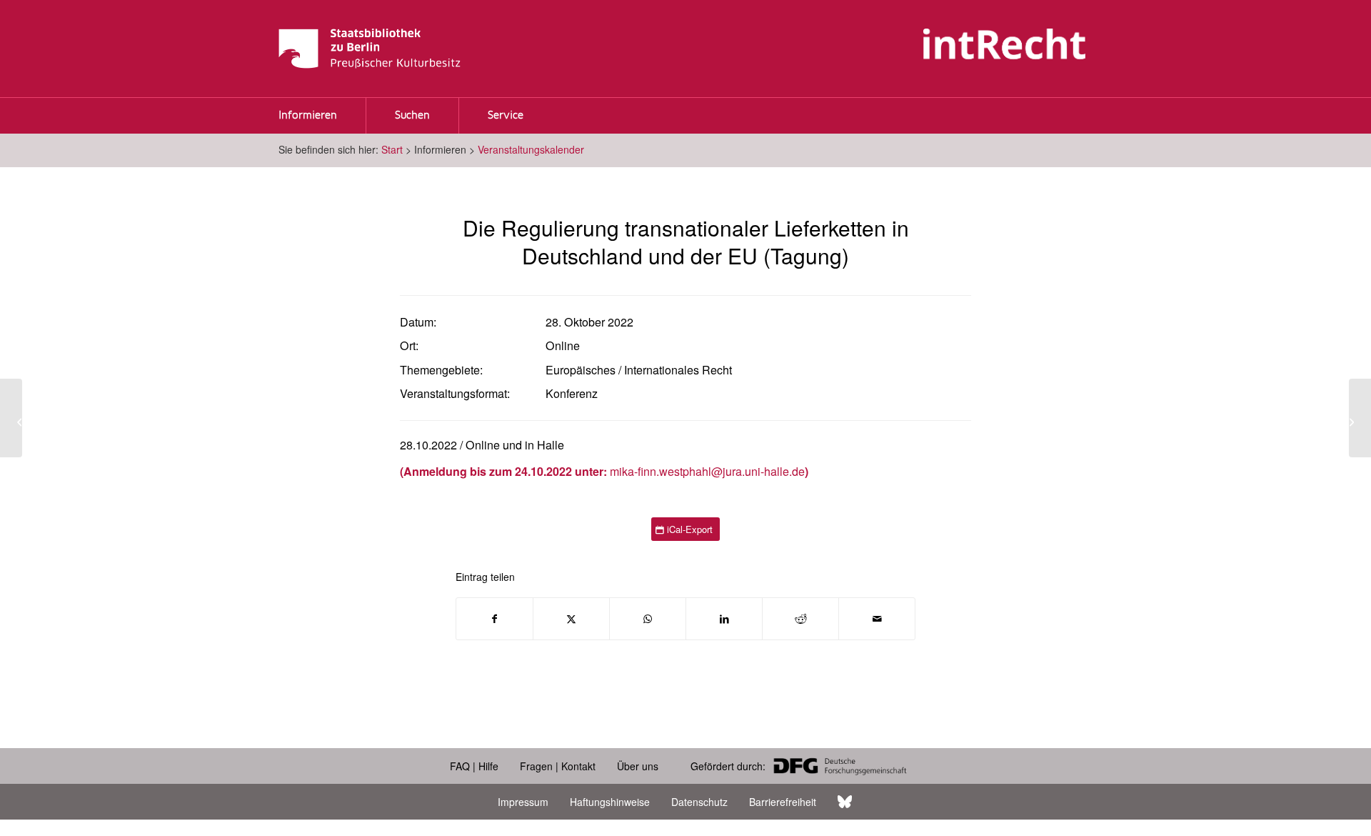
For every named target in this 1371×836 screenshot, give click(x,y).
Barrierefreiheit (782, 802)
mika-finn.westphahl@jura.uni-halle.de (707, 471)
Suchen (412, 116)
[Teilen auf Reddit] (800, 619)
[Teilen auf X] (571, 619)
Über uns (637, 766)
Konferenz (572, 393)
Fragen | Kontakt (558, 766)
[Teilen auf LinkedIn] (724, 619)
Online (563, 345)
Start (392, 149)
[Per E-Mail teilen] (877, 619)
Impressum (523, 802)
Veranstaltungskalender (531, 149)
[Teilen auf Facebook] (494, 619)
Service (505, 116)
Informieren (307, 116)
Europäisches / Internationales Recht (639, 370)
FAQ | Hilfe (474, 766)
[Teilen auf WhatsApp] (648, 619)
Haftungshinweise (610, 802)
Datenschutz (699, 802)
